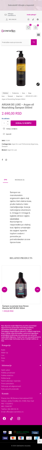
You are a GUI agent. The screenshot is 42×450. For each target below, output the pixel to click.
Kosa (23, 93)
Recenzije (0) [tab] (19, 180)
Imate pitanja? (31, 15)
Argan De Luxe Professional (21, 144)
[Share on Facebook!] (2, 160)
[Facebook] (4, 418)
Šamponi (10, 96)
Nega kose (19, 96)
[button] (38, 34)
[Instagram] (19, 418)
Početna (5, 93)
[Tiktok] (11, 418)
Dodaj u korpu (23, 123)
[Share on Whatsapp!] (6, 160)
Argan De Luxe (12, 150)
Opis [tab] (5, 180)
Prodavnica (15, 93)
